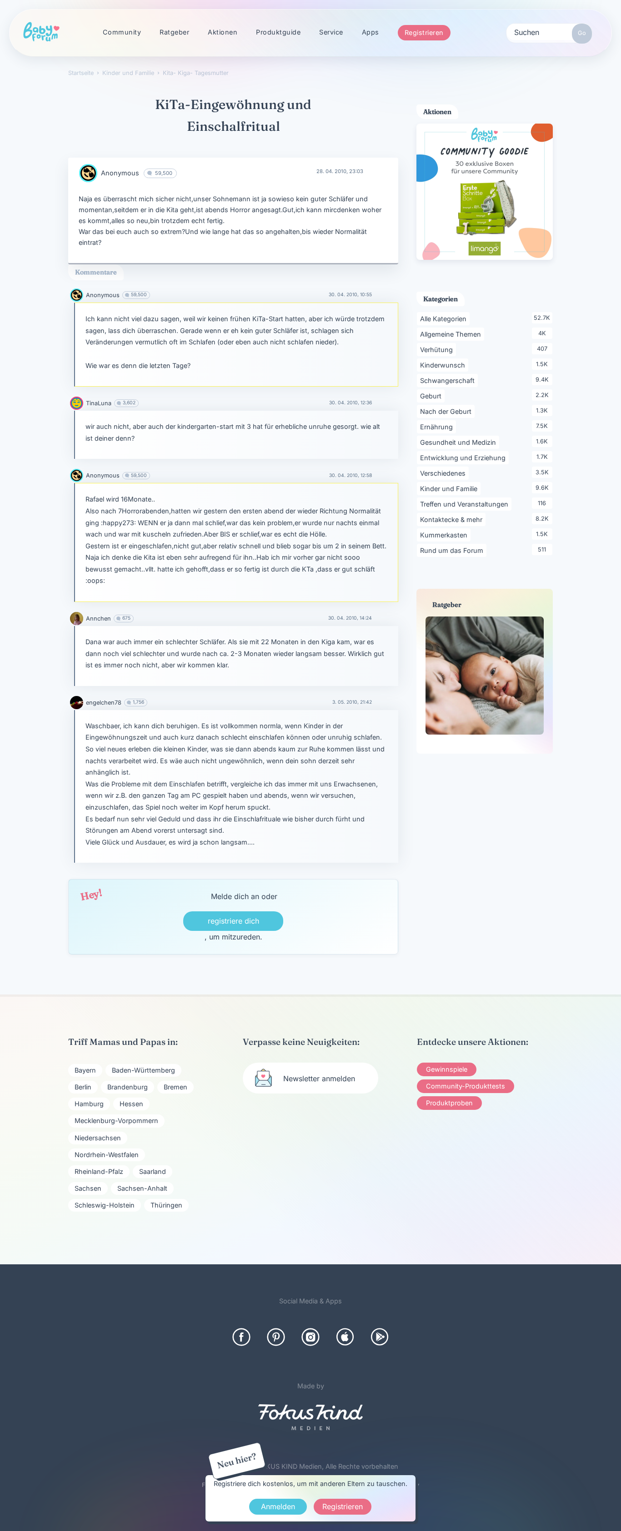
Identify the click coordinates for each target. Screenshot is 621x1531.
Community (122, 32)
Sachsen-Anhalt (142, 1188)
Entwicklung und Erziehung (464, 457)
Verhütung (438, 349)
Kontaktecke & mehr (453, 519)
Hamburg (89, 1104)
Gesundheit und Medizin (459, 442)
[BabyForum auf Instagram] (310, 1337)
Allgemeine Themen (452, 334)
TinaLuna (98, 403)
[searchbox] (549, 32)
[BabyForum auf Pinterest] (276, 1337)
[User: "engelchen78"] (76, 702)
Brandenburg (127, 1087)
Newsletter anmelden (319, 1078)
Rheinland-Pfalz (99, 1171)
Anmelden (278, 1506)
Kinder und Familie (450, 488)
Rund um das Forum (453, 550)
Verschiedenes (444, 473)
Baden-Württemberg (143, 1070)
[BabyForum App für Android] (380, 1337)
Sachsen (88, 1188)
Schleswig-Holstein (105, 1205)
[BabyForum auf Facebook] (241, 1337)
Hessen (131, 1104)
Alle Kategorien (445, 318)
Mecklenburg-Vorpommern (116, 1120)
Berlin (83, 1087)
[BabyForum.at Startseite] (41, 32)
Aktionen (222, 32)
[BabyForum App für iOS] (345, 1337)
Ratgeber (174, 32)
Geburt (432, 396)
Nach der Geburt (447, 411)
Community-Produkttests (465, 1086)
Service (331, 32)
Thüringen (166, 1205)
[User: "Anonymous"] (88, 173)
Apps (370, 32)
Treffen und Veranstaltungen (465, 504)
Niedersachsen (98, 1138)
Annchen (98, 618)
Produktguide (278, 32)
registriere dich (233, 920)
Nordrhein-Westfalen (107, 1154)
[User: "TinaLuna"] (76, 403)
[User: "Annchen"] (76, 618)
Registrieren (424, 32)
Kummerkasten (445, 535)
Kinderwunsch (444, 365)
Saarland (152, 1171)
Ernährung (438, 427)
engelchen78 (103, 702)
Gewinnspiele (446, 1069)
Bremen (175, 1087)
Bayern (85, 1070)
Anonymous (120, 173)
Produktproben (449, 1103)
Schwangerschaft (449, 380)
